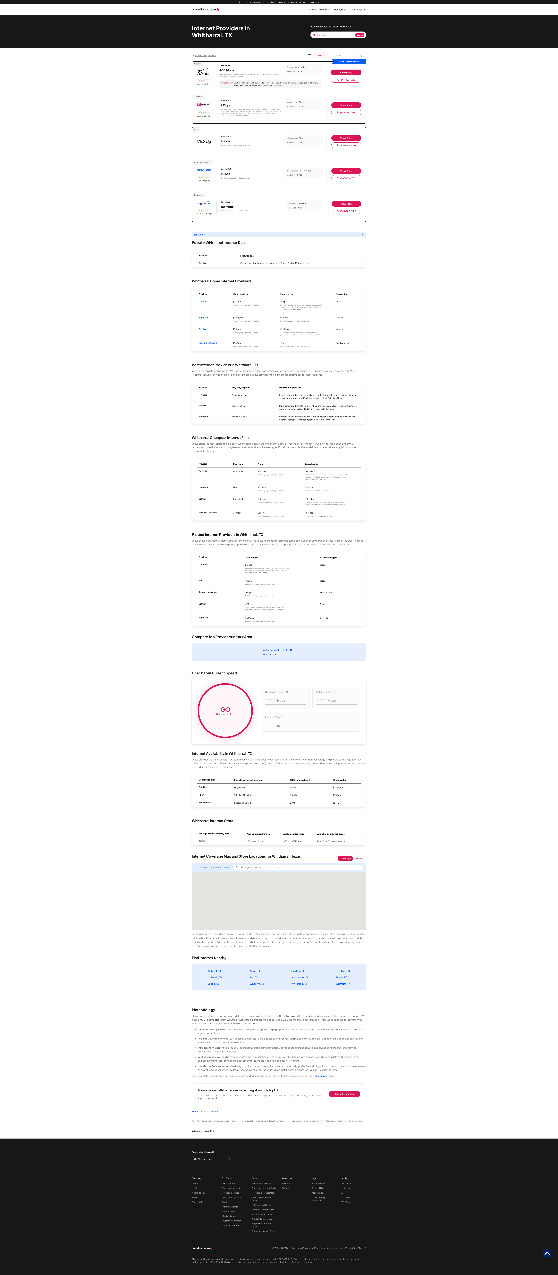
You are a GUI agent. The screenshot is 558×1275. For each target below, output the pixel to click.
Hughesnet (204, 317)
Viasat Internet (229, 1211)
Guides (285, 1188)
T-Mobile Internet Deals (263, 1192)
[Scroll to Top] (547, 1253)
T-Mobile (203, 301)
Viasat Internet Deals (262, 1214)
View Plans (346, 72)
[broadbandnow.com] (205, 9)
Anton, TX (255, 970)
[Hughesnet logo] (204, 203)
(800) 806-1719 (347, 178)
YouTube (345, 1197)
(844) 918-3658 (348, 112)
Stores (359, 858)
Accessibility (318, 1192)
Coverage (345, 858)
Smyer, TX (341, 977)
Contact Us (197, 1202)
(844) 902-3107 (348, 211)
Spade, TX (213, 983)
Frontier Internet (230, 1206)
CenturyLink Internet (232, 1197)
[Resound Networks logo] (204, 170)
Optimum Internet (231, 1225)
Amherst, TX (214, 970)
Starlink (202, 329)
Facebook (346, 1183)
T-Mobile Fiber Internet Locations (213, 867)
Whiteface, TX (299, 983)
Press (194, 1197)
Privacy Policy (318, 1183)
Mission (195, 1188)
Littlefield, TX (215, 977)
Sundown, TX (257, 983)
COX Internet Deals (261, 1205)
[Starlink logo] (203, 71)
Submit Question (344, 1093)
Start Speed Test (225, 710)
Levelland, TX (343, 970)
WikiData (345, 1202)
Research (286, 1183)
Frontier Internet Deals (263, 1209)
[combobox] (301, 867)
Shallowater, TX (299, 977)
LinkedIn (345, 1188)
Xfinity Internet (229, 1216)
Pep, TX (254, 977)
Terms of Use (318, 1188)
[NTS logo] (204, 142)
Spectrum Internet (231, 1188)
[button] (319, 10)
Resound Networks (208, 342)
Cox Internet (228, 1202)
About (195, 1183)
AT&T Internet (228, 1183)
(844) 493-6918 (347, 79)
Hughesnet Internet (231, 1220)
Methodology (319, 1075)
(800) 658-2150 (348, 145)
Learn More (314, 2)
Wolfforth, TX (343, 983)
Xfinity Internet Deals (262, 1219)
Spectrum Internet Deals (264, 1188)
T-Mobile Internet (230, 1192)
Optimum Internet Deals (263, 1231)
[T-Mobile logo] (204, 104)
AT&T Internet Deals (261, 1183)
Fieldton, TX (297, 970)
